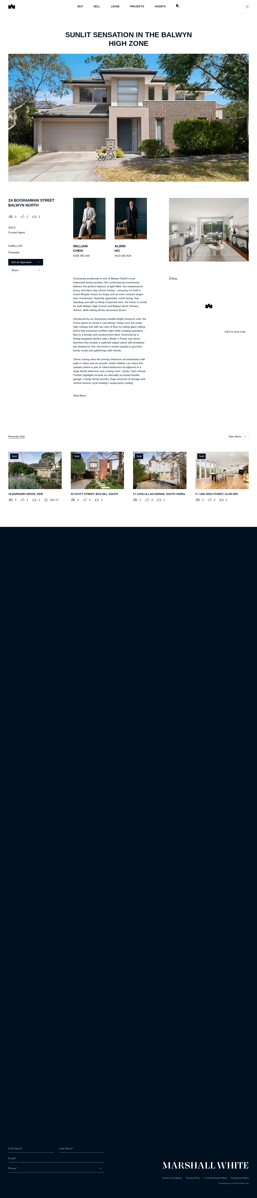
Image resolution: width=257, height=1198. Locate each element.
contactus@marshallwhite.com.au (28, 1182)
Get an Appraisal (21, 262)
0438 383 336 (81, 255)
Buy (80, 6)
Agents (160, 6)
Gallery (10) (15, 245)
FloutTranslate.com (240, 1183)
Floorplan (14, 252)
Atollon (245, 1178)
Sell (97, 6)
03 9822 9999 (16, 1178)
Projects (137, 6)
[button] (209, 307)
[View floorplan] (242, 176)
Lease (115, 6)
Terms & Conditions (172, 1178)
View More (79, 395)
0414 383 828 (123, 255)
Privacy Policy (193, 1178)
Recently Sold (16, 436)
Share (15, 270)
